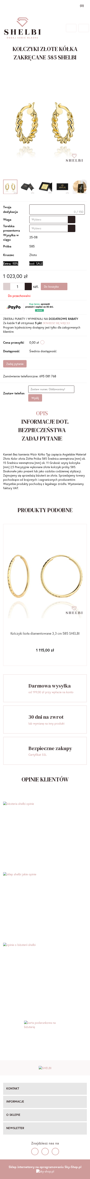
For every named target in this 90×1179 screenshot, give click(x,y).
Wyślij (35, 398)
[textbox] (57, 209)
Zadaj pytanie (14, 364)
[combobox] (52, 219)
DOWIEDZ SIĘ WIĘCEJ (56, 323)
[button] (45, 1089)
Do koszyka (51, 286)
